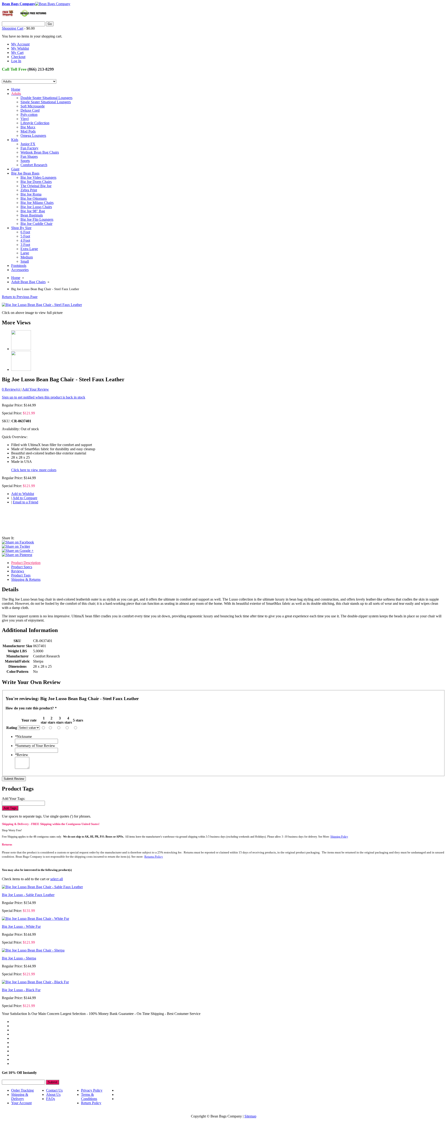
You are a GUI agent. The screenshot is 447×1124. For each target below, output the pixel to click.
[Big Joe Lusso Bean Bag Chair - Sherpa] (33, 950)
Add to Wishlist (22, 494)
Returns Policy (153, 856)
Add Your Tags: (13, 799)
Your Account (21, 1103)
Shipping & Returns (26, 579)
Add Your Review (35, 389)
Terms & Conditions (89, 1097)
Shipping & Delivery (19, 1097)
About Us (53, 1095)
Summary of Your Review (35, 746)
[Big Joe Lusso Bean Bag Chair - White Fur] (35, 919)
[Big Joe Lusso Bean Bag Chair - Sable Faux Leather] (42, 887)
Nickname (23, 737)
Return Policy (91, 1103)
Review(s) (11, 389)
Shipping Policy (339, 836)
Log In (16, 61)
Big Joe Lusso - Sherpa (19, 958)
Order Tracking (22, 1090)
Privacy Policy (91, 1090)
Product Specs (21, 567)
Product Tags (20, 575)
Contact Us (54, 1090)
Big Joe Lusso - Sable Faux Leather (28, 895)
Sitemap (250, 1116)
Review (21, 755)
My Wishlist (20, 48)
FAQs (50, 1099)
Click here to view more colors (33, 470)
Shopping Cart (12, 28)
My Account (20, 44)
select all (56, 879)
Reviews (17, 571)
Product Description (26, 563)
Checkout (18, 57)
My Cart (17, 53)
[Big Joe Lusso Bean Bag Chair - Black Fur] (35, 982)
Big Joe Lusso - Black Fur (21, 990)
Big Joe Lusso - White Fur (21, 926)
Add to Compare (25, 498)
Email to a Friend (25, 502)
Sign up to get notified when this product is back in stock (43, 397)
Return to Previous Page (19, 297)
